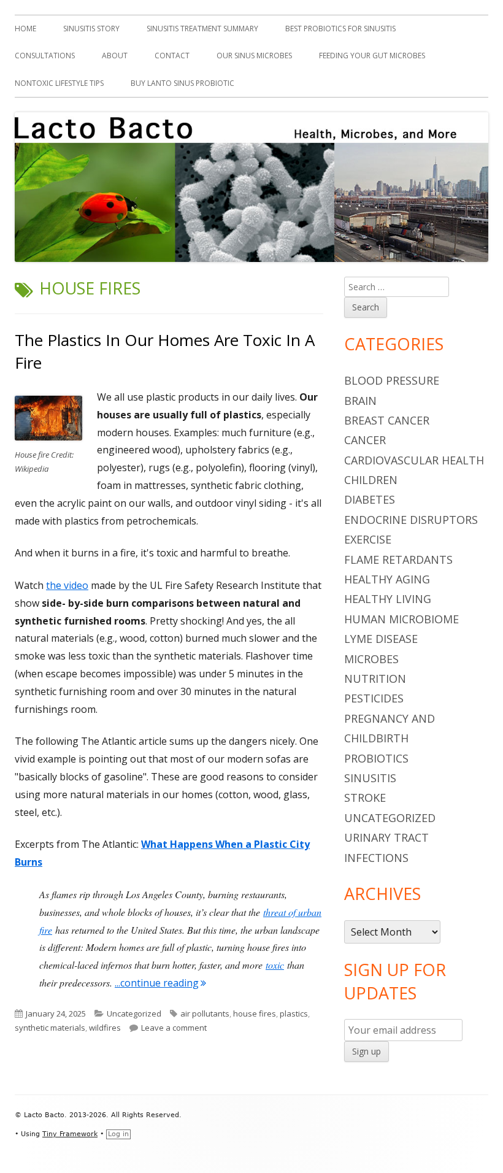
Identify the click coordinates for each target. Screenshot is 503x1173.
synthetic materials (50, 1027)
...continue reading (160, 983)
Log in (118, 1134)
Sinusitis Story (91, 28)
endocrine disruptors (411, 519)
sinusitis (370, 778)
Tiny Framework (70, 1134)
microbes (371, 659)
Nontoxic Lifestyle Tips (59, 83)
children (370, 479)
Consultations (45, 55)
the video (67, 585)
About (115, 55)
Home (25, 28)
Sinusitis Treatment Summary (202, 28)
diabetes (369, 499)
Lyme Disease (381, 638)
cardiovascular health (414, 460)
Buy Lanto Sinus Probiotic (182, 83)
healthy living (387, 598)
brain (360, 400)
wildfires (105, 1027)
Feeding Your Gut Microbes (372, 55)
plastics (294, 1013)
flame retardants (398, 559)
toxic (275, 964)
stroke (365, 797)
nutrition (375, 678)
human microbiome (401, 619)
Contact (172, 55)
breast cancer (386, 420)
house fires (254, 1013)
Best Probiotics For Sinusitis (340, 28)
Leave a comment (174, 1027)
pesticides (374, 698)
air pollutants (204, 1013)
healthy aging (387, 579)
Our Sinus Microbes (254, 55)
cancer (365, 440)
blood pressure (391, 380)
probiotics (376, 758)
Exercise (367, 539)
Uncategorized (134, 1013)
